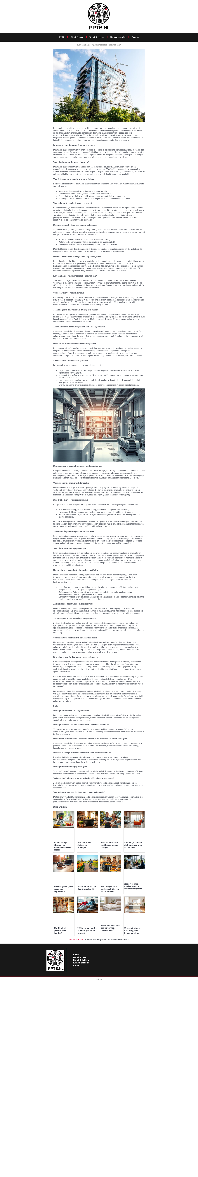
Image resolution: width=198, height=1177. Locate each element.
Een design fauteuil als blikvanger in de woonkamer (133, 844)
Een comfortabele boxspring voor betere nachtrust (132, 930)
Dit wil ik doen (77, 37)
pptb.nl (99, 979)
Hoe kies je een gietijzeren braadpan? (84, 844)
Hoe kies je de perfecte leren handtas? (60, 930)
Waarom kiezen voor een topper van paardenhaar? (110, 927)
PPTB (61, 37)
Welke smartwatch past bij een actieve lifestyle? (109, 844)
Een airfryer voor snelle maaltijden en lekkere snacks (110, 889)
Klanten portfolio (118, 37)
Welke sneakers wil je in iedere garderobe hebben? (87, 930)
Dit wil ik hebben (96, 37)
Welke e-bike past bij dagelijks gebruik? (86, 887)
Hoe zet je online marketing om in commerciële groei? (133, 886)
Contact (135, 37)
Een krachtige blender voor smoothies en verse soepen (62, 846)
